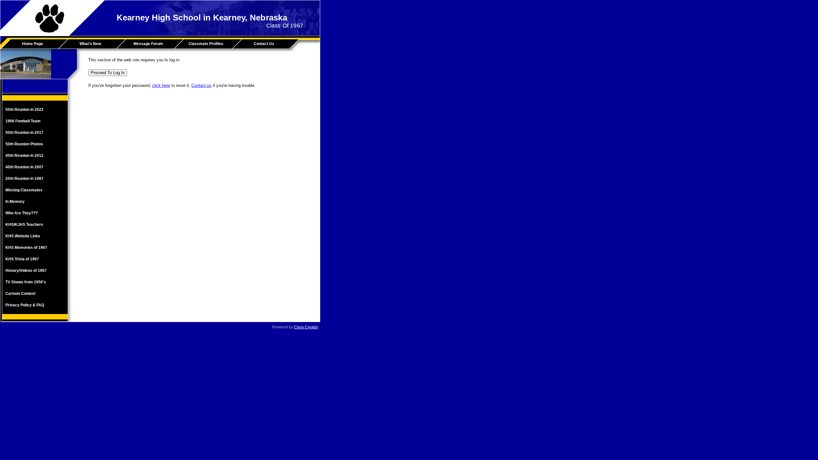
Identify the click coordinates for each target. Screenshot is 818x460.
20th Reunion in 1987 (24, 178)
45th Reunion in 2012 (24, 155)
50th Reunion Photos (24, 144)
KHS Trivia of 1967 (22, 259)
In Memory (15, 201)
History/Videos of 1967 (26, 270)
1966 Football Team (23, 121)
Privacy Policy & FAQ (24, 305)
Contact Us (264, 44)
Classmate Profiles (206, 44)
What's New (90, 44)
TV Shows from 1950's (25, 282)
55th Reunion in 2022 (24, 109)
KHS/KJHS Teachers (24, 224)
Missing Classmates (23, 190)
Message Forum (148, 44)
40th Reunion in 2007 (24, 167)
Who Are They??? (21, 213)
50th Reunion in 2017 (24, 132)
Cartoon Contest (20, 293)
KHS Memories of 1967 (26, 247)
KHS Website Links (22, 236)
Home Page (32, 44)
